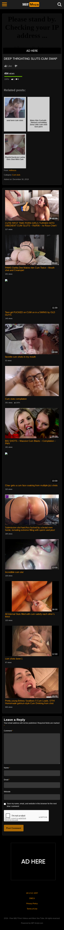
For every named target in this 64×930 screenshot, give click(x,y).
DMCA (32, 898)
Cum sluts (16, 175)
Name (7, 768)
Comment (8, 731)
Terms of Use (32, 909)
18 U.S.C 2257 (32, 893)
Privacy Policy (32, 904)
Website (7, 792)
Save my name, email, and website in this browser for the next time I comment (32, 805)
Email (7, 780)
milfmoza (12, 170)
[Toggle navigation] (4, 4)
